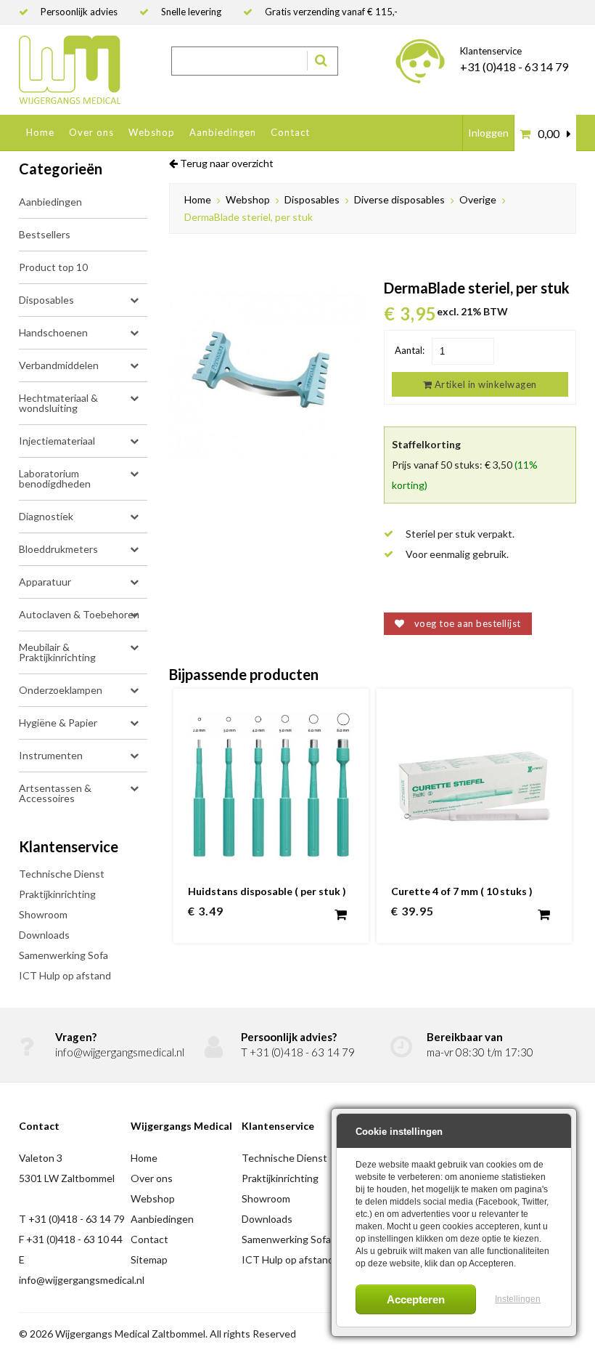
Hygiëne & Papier (58, 722)
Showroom (43, 914)
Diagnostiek (46, 516)
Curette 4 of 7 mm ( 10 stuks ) (462, 891)
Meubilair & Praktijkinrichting (57, 652)
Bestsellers (44, 234)
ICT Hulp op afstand (65, 975)
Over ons (91, 132)
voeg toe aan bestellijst (466, 623)
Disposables (46, 300)
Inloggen (488, 132)
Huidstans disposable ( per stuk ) (267, 891)
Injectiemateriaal (57, 440)
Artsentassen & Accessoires (55, 793)
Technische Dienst (61, 873)
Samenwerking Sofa (63, 955)
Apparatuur (45, 581)
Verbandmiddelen (59, 365)
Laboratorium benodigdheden (55, 478)
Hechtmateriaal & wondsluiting (58, 403)
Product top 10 (53, 267)
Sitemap (149, 1259)
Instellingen (518, 1299)
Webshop (151, 132)
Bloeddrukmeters (58, 549)
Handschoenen (53, 332)
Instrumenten (51, 755)
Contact (290, 132)
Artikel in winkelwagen (484, 384)
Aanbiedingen (222, 132)
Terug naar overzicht (226, 163)
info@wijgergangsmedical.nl (119, 1052)
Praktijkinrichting (57, 894)
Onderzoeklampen (60, 690)
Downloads (44, 935)
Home (40, 132)
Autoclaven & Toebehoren (79, 614)
